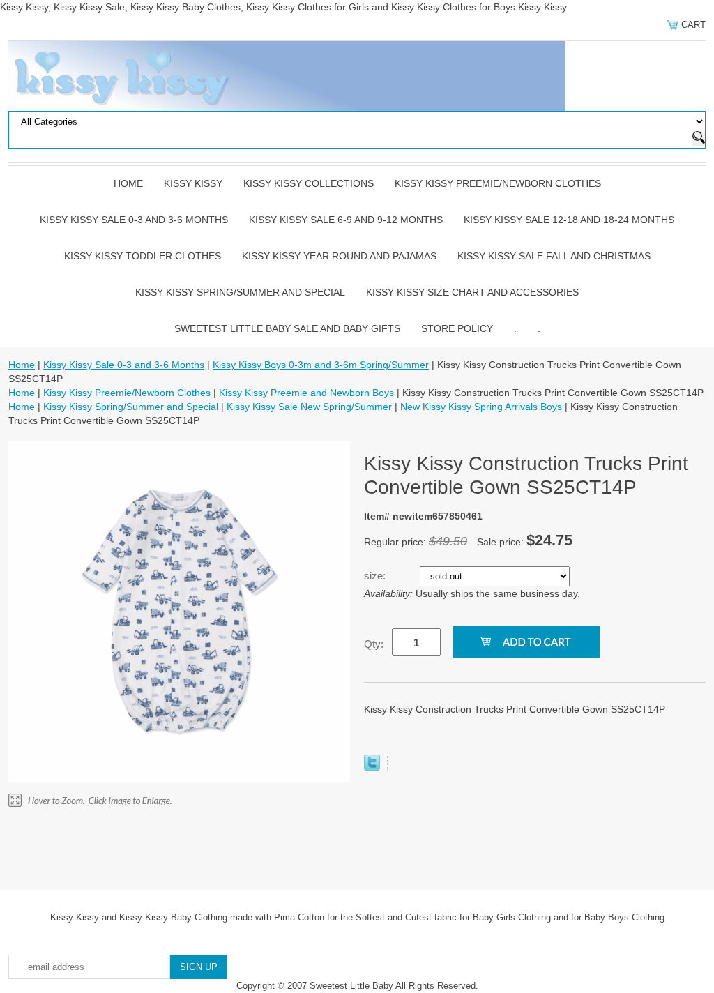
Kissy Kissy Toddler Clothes (142, 255)
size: (376, 576)
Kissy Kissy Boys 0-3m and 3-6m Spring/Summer (321, 364)
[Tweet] (372, 767)
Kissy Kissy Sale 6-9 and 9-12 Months (346, 219)
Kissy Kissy (193, 183)
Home (128, 183)
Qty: (373, 644)
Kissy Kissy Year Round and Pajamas (339, 255)
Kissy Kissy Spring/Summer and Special (240, 292)
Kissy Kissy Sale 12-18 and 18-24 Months (569, 219)
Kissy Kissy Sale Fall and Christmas (554, 255)
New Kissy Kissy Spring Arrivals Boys (481, 406)
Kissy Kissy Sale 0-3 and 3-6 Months (134, 219)
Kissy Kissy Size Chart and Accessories (472, 292)
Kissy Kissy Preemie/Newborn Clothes (498, 183)
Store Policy (457, 328)
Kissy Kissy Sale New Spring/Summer (309, 406)
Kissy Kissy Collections (308, 183)
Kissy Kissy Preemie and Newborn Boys (306, 392)
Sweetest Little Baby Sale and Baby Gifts (287, 328)
